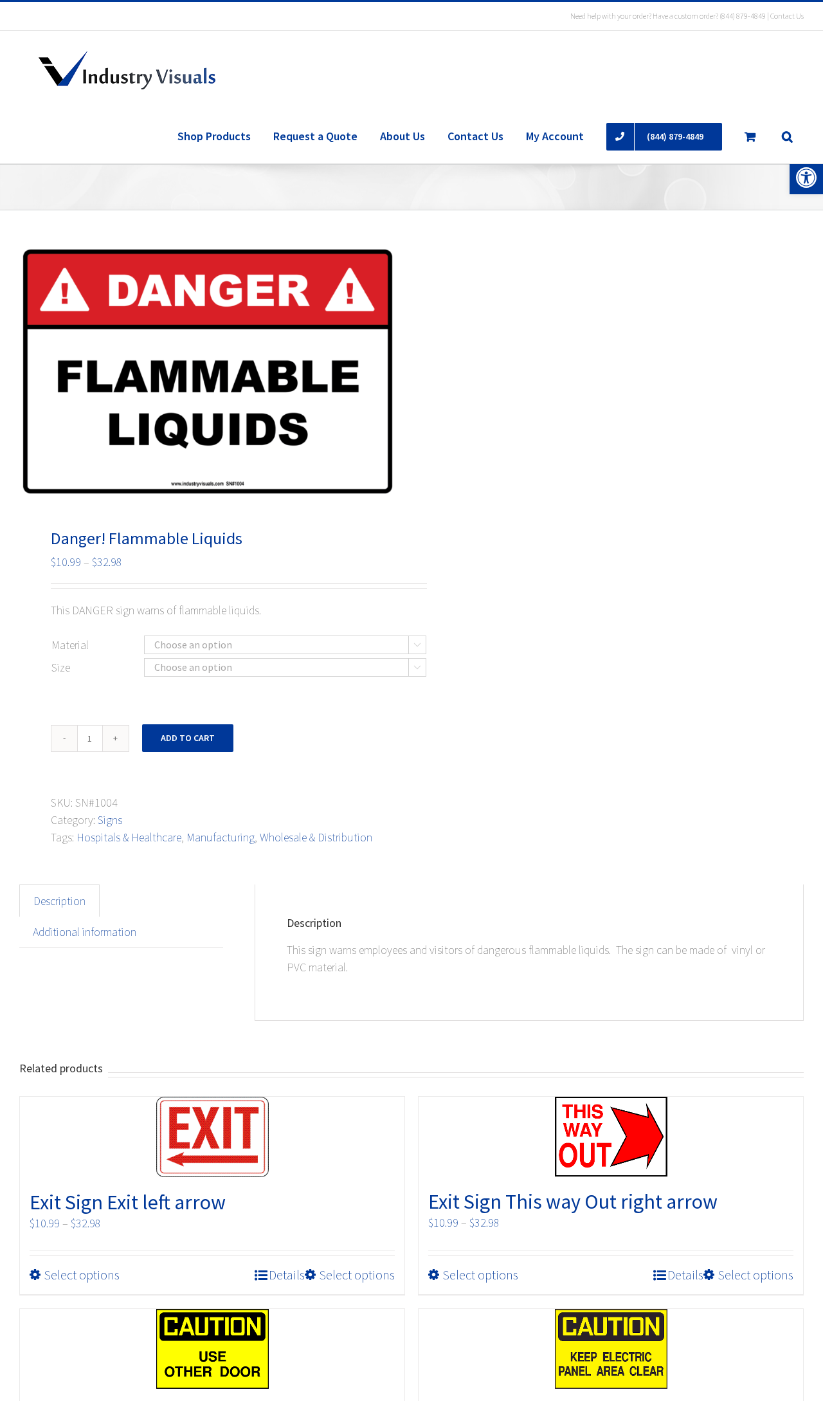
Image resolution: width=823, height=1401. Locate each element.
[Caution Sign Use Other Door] (212, 1349)
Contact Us (787, 16)
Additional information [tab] (84, 931)
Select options (82, 1275)
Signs (110, 819)
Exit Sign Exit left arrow (128, 1202)
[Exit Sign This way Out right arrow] (611, 1137)
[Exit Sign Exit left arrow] (212, 1137)
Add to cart (188, 738)
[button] (806, 177)
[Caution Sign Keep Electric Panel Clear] (611, 1349)
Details (287, 1275)
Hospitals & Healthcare (129, 837)
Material (70, 644)
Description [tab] (59, 900)
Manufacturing (220, 837)
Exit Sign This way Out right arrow (573, 1201)
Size (60, 667)
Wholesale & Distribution (316, 837)
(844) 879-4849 (742, 16)
